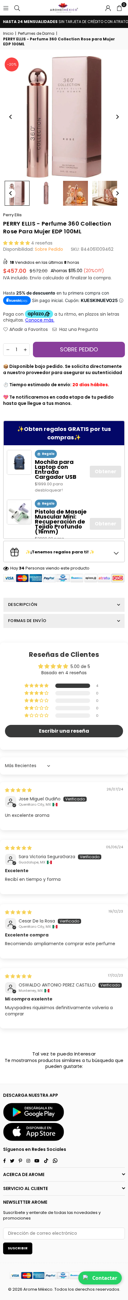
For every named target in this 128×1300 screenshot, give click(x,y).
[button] (119, 7)
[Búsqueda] (17, 8)
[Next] (117, 116)
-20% (11, 64)
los (71, 1289)
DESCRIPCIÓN (22, 604)
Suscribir (18, 1248)
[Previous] (11, 116)
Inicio (8, 33)
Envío (35, 278)
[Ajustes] (108, 7)
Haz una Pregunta (78, 329)
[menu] (5, 8)
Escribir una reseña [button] (64, 731)
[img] (18, 790)
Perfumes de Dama (36, 33)
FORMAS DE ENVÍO (27, 621)
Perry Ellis (12, 215)
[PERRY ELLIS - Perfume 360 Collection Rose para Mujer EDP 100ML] (17, 193)
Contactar (104, 1278)
